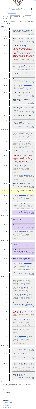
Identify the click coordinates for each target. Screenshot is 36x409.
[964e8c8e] (22, 45)
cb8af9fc (26, 357)
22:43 (5, 30)
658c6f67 (25, 291)
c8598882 (26, 111)
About (4, 12)
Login (34, 0)
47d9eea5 (26, 74)
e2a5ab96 (26, 220)
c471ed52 (25, 69)
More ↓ (3, 381)
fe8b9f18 (25, 137)
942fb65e (26, 151)
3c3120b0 (25, 370)
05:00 (5, 45)
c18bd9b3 (26, 81)
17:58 (5, 287)
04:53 (5, 72)
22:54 (5, 363)
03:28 (5, 211)
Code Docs (26, 12)
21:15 (5, 258)
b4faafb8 (32, 191)
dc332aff (26, 227)
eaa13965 (25, 51)
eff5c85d (26, 126)
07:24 (5, 190)
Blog (8, 396)
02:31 (5, 120)
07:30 (5, 175)
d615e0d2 (25, 342)
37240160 (26, 102)
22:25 (5, 224)
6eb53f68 (25, 325)
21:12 (5, 249)
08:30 (5, 38)
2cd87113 (26, 186)
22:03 (5, 132)
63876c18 (26, 245)
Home (4, 396)
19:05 (5, 311)
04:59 (5, 53)
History (12, 12)
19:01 (5, 319)
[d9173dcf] (22, 54)
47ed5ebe (25, 180)
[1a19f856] (22, 311)
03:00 (5, 106)
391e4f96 (25, 171)
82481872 (26, 212)
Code (18, 12)
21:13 (5, 243)
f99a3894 (25, 146)
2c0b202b (26, 305)
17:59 (5, 279)
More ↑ (3, 26)
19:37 (5, 141)
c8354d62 (26, 252)
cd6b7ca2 (25, 60)
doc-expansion (30, 192)
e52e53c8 (26, 259)
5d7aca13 (25, 269)
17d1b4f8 (25, 89)
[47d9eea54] (17, 40)
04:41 (5, 78)
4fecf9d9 (26, 349)
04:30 (5, 85)
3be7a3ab (26, 95)
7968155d (25, 162)
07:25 (5, 183)
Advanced (5, 16)
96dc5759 (25, 208)
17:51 (5, 263)
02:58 (5, 115)
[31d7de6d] (22, 155)
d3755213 (26, 33)
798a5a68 (25, 284)
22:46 (5, 218)
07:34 (5, 155)
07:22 (5, 195)
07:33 (5, 165)
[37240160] (22, 80)
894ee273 (25, 317)
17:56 (5, 302)
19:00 (5, 336)
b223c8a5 (26, 41)
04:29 (5, 92)
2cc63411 (25, 201)
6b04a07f (26, 116)
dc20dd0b (25, 237)
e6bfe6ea (25, 333)
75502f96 (26, 273)
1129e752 (26, 377)
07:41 (5, 150)
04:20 (5, 353)
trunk (32, 34)
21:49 (5, 231)
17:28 (5, 272)
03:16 (5, 99)
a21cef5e (25, 300)
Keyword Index (14, 396)
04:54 (5, 65)
